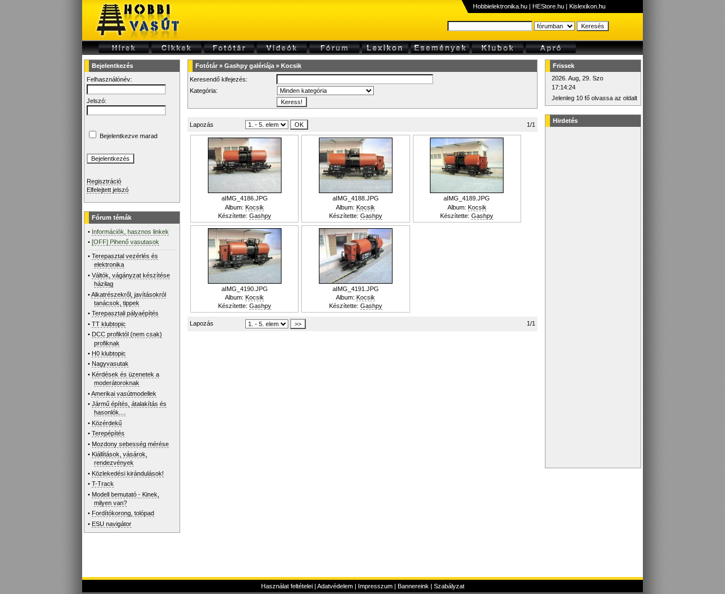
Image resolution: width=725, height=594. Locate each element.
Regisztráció (104, 181)
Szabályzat (449, 586)
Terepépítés (108, 433)
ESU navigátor (111, 523)
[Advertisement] (591, 297)
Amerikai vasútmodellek (123, 393)
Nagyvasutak (110, 363)
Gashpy (260, 215)
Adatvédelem (335, 586)
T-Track (103, 483)
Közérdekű (107, 423)
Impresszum (375, 586)
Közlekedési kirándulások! (128, 473)
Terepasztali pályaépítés (125, 313)
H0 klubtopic (109, 353)
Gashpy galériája (249, 65)
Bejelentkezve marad (128, 136)
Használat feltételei (287, 586)
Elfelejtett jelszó (108, 189)
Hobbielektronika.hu (500, 6)
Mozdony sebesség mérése (130, 444)
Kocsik (291, 65)
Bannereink (413, 586)
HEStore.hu (548, 6)
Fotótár (206, 65)
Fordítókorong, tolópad (123, 513)
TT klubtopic (109, 323)
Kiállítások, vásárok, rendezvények (119, 458)
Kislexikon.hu (587, 6)
